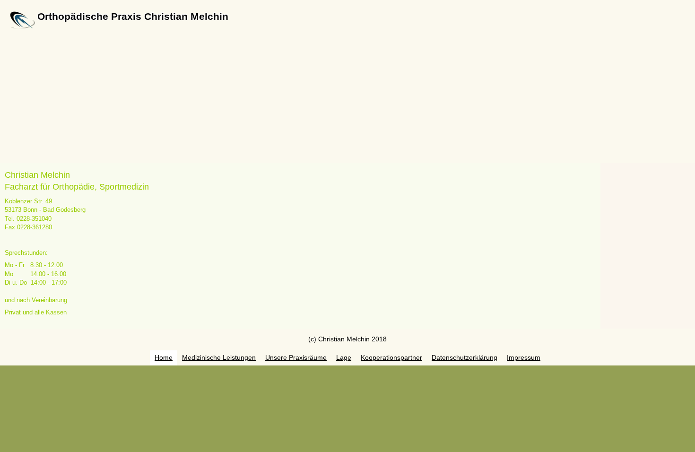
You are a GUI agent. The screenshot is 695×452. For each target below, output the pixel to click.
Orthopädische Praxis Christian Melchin (132, 16)
